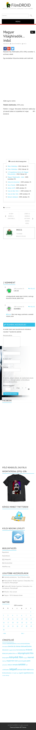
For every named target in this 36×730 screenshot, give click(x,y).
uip (17, 673)
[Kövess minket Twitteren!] (18, 516)
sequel (13, 669)
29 (31, 626)
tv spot (14, 673)
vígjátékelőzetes (28, 673)
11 (13, 619)
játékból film (11, 653)
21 (26, 622)
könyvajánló (5, 657)
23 (3, 626)
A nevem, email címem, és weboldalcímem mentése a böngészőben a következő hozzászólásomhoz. (18, 380)
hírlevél (29, 649)
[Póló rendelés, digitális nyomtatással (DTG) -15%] (16, 488)
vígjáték (21, 673)
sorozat (20, 669)
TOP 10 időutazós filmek (15, 595)
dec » (22, 633)
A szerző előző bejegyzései (18, 161)
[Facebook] (5, 48)
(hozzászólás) (7, 563)
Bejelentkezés (6, 556)
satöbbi (22, 664)
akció (5, 643)
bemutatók (5, 646)
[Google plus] (9, 48)
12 (17, 619)
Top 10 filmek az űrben (24, 577)
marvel (31, 657)
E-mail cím (7, 359)
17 (8, 622)
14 (26, 619)
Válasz (32, 288)
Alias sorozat (13, 592)
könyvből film (16, 657)
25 (13, 626)
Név (5, 350)
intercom (5, 653)
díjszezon (5, 650)
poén (28, 661)
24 (8, 626)
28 (26, 626)
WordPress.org (6, 566)
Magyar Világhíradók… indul (16, 177)
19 (17, 622)
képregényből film (25, 653)
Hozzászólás (7, 335)
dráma (18, 646)
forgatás (10, 650)
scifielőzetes (5, 669)
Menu (18, 21)
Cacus (16, 291)
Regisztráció (5, 552)
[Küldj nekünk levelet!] (18, 537)
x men (3, 675)
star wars (26, 669)
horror (14, 650)
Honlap (5, 367)
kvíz (16, 653)
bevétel (11, 646)
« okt (4, 633)
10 (8, 619)
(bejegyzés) (6, 559)
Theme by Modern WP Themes (18, 727)
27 (22, 626)
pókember (4, 665)
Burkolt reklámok (13, 197)
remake (15, 664)
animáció (18, 643)
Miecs (24, 43)
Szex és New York (13, 194)
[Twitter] (12, 48)
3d (3, 643)
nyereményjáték (22, 661)
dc (14, 646)
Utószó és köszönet (14, 182)
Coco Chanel (11, 185)
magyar (25, 657)
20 (22, 622)
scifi (27, 665)
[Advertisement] (18, 80)
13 (22, 619)
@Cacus (8, 314)
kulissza (7, 207)
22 (31, 622)
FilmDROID (21, 5)
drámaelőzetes (26, 646)
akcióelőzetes (11, 643)
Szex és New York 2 (13, 191)
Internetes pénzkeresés (10, 577)
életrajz (7, 675)
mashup (4, 661)
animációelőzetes (25, 643)
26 (17, 626)
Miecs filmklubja (12, 166)
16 (3, 622)
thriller (32, 669)
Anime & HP (11, 188)
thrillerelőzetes (6, 673)
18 (13, 622)
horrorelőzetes (21, 650)
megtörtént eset (12, 661)
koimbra (17, 309)
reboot (10, 665)
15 (31, 619)
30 (3, 630)
